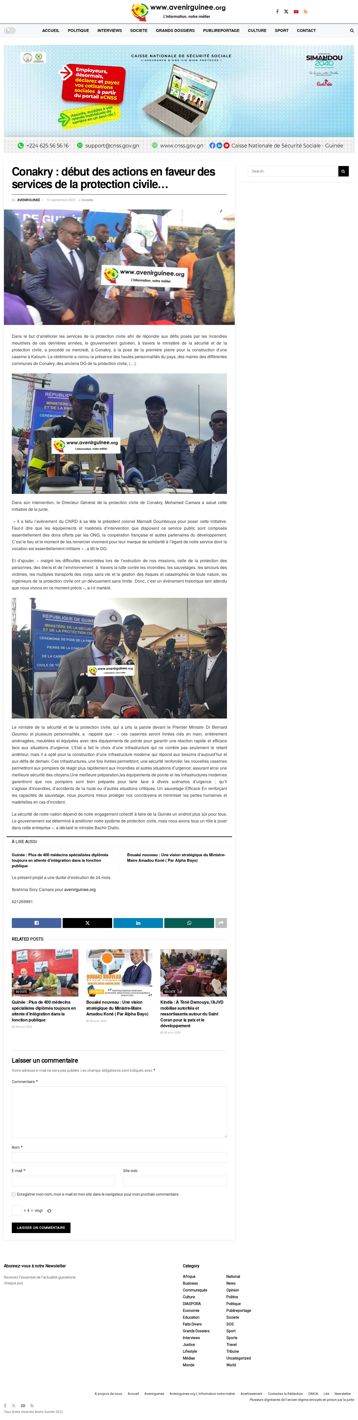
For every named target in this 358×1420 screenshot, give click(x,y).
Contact (306, 30)
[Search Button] (352, 30)
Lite (326, 1394)
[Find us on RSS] (305, 12)
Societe (139, 30)
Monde (188, 1365)
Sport (282, 30)
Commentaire (25, 1081)
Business (190, 1283)
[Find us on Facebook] (277, 12)
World (231, 1365)
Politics (232, 1297)
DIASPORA (192, 1304)
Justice (189, 1344)
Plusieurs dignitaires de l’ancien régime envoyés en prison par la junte (302, 1400)
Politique (78, 30)
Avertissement (251, 1394)
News (231, 1283)
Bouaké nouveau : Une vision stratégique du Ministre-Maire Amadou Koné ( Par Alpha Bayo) (176, 857)
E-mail (19, 1170)
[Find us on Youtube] (296, 12)
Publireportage (221, 30)
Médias (189, 1358)
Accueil (50, 30)
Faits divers (192, 1324)
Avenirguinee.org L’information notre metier (202, 1394)
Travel (231, 1344)
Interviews (109, 30)
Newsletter (343, 1394)
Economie (191, 1310)
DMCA (313, 1394)
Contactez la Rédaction (285, 1394)
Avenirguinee (154, 1394)
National (233, 1276)
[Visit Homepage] (178, 12)
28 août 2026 (23, 1027)
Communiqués (195, 1290)
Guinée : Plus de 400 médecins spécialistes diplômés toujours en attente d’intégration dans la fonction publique (60, 860)
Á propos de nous (108, 1394)
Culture (257, 30)
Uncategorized (238, 1358)
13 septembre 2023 (60, 200)
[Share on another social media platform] (221, 923)
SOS (230, 1324)
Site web (130, 1171)
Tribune (232, 1351)
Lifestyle (190, 1351)
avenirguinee (28, 200)
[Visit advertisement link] (179, 103)
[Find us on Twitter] (286, 12)
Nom (17, 1147)
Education (191, 1317)
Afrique (189, 1276)
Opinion (96, 991)
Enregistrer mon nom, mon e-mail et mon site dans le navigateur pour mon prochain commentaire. (98, 1194)
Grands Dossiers (175, 30)
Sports (231, 1338)
